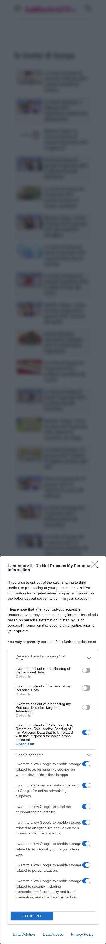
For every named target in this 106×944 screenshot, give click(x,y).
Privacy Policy (82, 934)
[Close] (96, 566)
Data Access (53, 934)
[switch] (86, 670)
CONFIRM (31, 916)
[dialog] (53, 750)
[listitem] (53, 658)
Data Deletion (24, 934)
